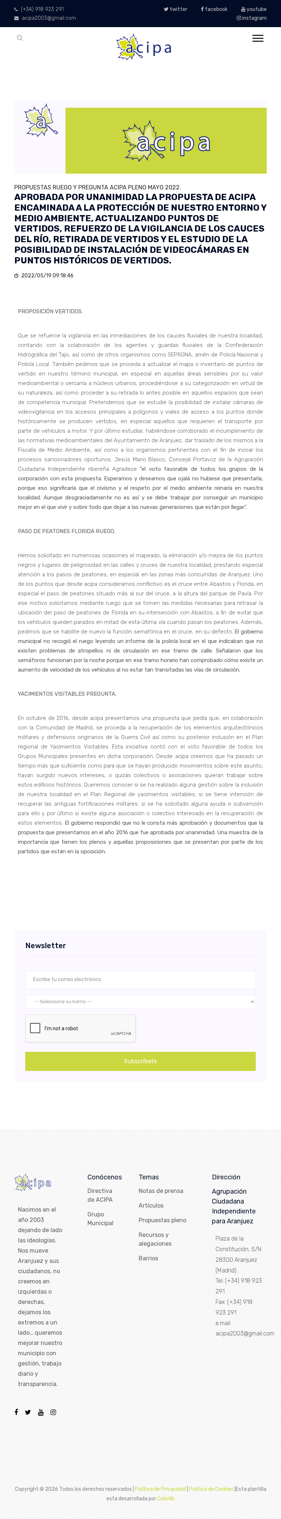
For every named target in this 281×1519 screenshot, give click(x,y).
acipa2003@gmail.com (48, 18)
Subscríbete (140, 1061)
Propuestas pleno (162, 1220)
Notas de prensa (161, 1190)
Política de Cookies (211, 1489)
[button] (257, 37)
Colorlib (166, 1499)
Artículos (151, 1205)
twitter (178, 9)
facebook (216, 9)
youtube (256, 9)
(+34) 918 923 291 (41, 9)
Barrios (148, 1258)
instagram (254, 18)
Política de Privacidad (160, 1489)
